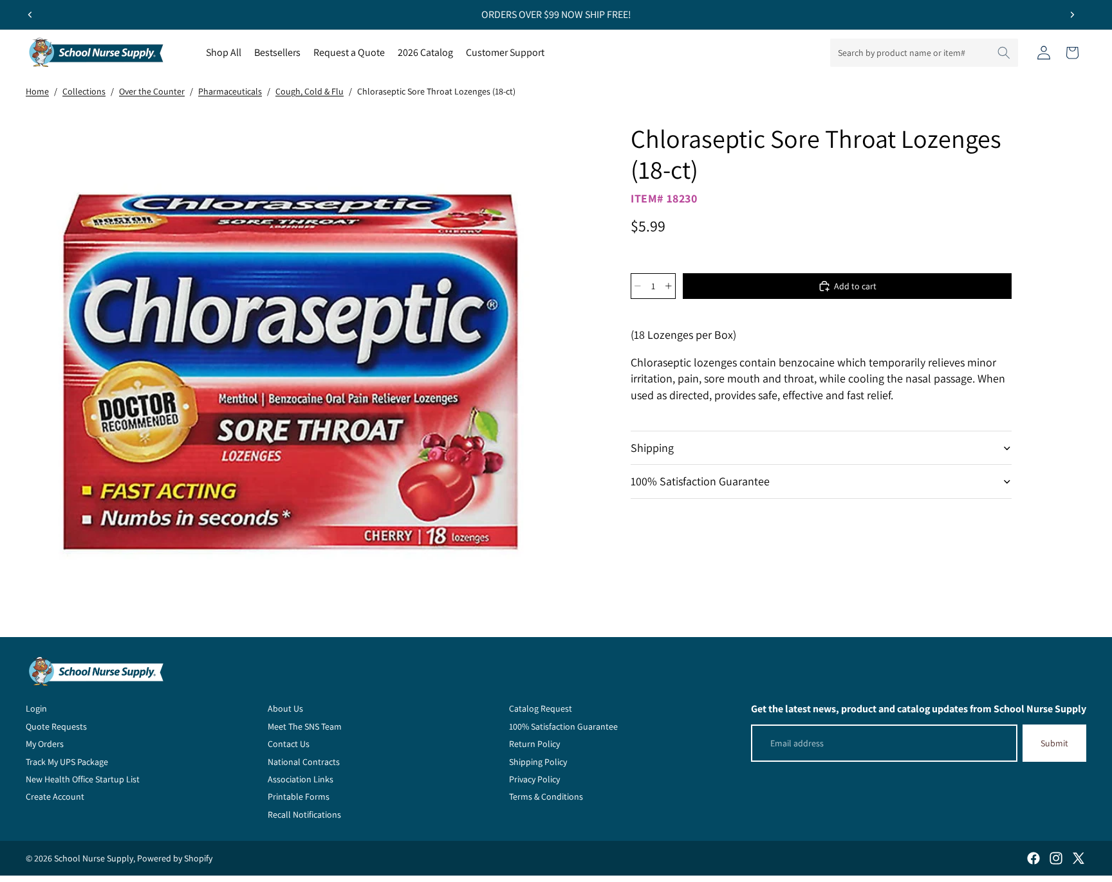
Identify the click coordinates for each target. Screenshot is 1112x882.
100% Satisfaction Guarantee (700, 481)
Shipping (652, 447)
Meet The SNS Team (305, 726)
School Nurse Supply (93, 858)
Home (37, 91)
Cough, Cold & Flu (309, 91)
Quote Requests (56, 726)
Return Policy (534, 744)
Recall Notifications (304, 814)
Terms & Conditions (546, 796)
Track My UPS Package (67, 762)
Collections (84, 91)
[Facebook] (1033, 858)
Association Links (300, 779)
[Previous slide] (30, 15)
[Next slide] (1072, 15)
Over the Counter (152, 91)
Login (36, 708)
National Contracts (304, 762)
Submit (1054, 743)
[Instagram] (1056, 858)
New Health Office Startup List (83, 779)
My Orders (45, 744)
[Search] (1003, 52)
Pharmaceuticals (230, 91)
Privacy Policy (534, 779)
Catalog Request (540, 708)
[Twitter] (1078, 858)
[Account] (1044, 53)
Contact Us (289, 744)
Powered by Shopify (174, 858)
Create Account (55, 796)
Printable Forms (298, 796)
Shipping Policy (538, 762)
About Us (285, 708)
